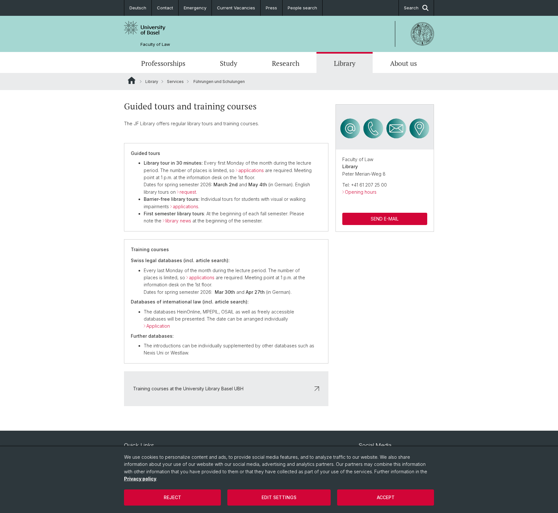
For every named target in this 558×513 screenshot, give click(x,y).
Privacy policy (140, 478)
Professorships (163, 63)
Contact (165, 7)
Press (271, 7)
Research (285, 63)
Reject (172, 497)
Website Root (131, 80)
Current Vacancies (236, 7)
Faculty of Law (155, 44)
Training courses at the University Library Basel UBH (188, 388)
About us (403, 63)
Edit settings (279, 497)
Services (175, 81)
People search (302, 7)
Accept (386, 497)
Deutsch (137, 7)
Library (345, 63)
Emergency (195, 7)
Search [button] (411, 7)
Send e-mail (384, 218)
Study (228, 63)
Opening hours (361, 192)
